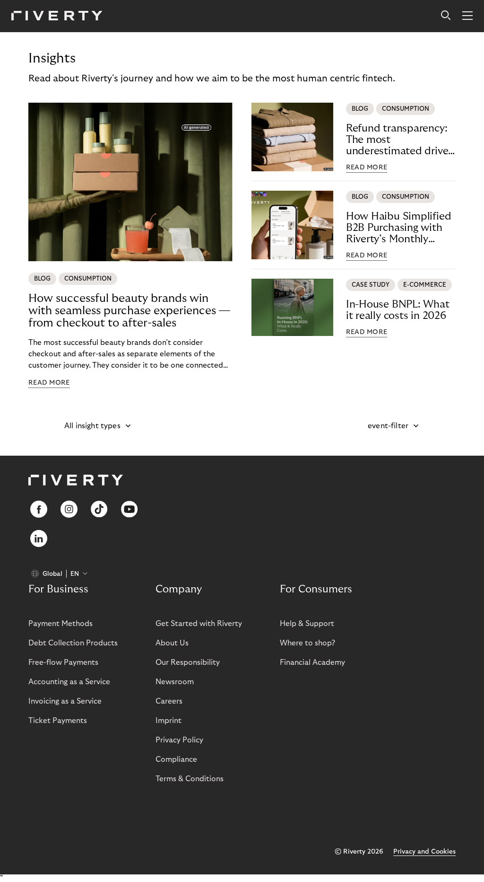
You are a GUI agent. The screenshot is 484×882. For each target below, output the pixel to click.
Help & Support (307, 623)
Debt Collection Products (73, 643)
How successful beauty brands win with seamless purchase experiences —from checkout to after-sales (129, 310)
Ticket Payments (57, 720)
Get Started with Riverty (199, 623)
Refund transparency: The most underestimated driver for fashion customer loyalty (399, 140)
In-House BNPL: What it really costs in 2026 (397, 310)
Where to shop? (307, 643)
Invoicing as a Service (65, 701)
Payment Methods (60, 623)
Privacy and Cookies (424, 851)
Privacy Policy (179, 740)
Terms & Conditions (190, 779)
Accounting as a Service (69, 682)
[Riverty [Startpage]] (57, 16)
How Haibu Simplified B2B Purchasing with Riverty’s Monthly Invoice (398, 228)
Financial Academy (312, 662)
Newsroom (175, 682)
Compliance (176, 759)
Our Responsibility (188, 662)
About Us (172, 643)
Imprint (169, 720)
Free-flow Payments (63, 662)
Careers (169, 701)
